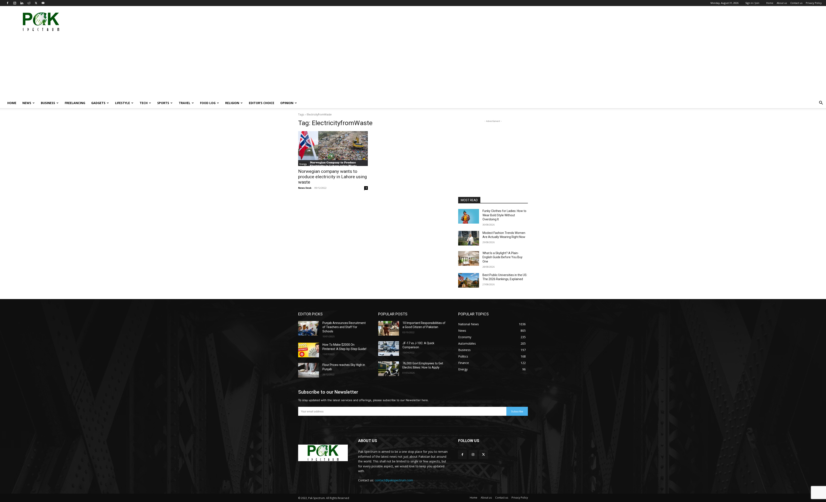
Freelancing (75, 103)
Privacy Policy (814, 3)
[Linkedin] (21, 3)
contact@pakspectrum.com (394, 480)
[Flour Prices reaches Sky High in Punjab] (308, 370)
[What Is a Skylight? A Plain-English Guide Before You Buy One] (468, 258)
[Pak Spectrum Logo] (323, 453)
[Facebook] (7, 3)
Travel (184, 103)
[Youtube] (43, 3)
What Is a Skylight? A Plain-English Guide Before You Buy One (502, 257)
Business (48, 103)
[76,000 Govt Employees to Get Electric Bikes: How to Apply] (388, 368)
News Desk (304, 187)
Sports (163, 103)
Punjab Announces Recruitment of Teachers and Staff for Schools (344, 327)
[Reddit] (29, 3)
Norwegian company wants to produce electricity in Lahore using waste (332, 177)
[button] (821, 103)
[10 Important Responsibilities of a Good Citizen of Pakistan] (388, 328)
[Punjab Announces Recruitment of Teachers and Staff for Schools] (308, 328)
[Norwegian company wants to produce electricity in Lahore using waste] (333, 148)
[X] (36, 3)
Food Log (208, 103)
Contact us (796, 3)
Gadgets (98, 103)
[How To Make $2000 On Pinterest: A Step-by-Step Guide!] (308, 350)
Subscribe (517, 411)
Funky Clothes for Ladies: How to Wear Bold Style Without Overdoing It (504, 215)
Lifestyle (122, 103)
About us (782, 3)
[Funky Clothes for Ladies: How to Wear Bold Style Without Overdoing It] (468, 216)
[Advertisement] (743, 21)
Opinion (286, 103)
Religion (232, 103)
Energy (303, 164)
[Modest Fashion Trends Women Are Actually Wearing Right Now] (468, 238)
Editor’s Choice (261, 103)
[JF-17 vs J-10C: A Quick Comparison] (388, 348)
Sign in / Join (752, 3)
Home (769, 3)
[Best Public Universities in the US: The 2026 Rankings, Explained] (468, 280)
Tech (144, 103)
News (26, 103)
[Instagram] (14, 3)
